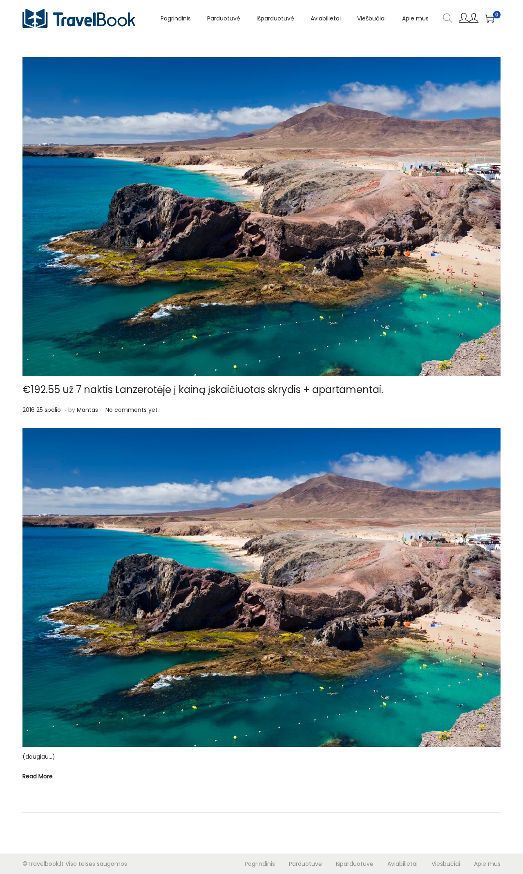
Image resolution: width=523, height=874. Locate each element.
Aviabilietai (402, 864)
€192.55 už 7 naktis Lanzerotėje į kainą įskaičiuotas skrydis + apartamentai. (202, 389)
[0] (489, 18)
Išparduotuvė (354, 864)
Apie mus (487, 864)
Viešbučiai (445, 864)
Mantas (87, 410)
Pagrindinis (260, 864)
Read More (37, 776)
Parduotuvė (305, 864)
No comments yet (131, 410)
